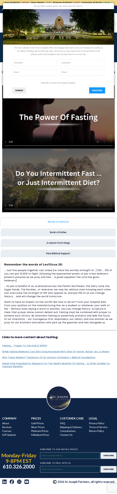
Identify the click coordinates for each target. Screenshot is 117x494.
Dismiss (19, 90)
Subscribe (97, 90)
